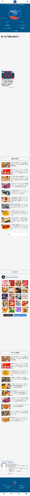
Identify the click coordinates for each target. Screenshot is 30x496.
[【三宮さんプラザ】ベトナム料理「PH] (5, 303)
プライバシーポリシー (8, 485)
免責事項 (22, 487)
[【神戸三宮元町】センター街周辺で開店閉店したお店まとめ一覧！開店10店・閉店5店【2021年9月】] (18, 335)
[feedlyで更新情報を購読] (9, 473)
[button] (27, 234)
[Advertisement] (15, 54)
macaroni (10, 462)
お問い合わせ (22, 485)
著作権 (8, 487)
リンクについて (15, 490)
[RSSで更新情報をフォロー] (11, 473)
